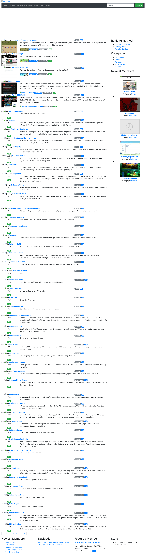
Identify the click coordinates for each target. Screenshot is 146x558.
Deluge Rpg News (16, 459)
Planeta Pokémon (18, 262)
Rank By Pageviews (122, 44)
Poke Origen (14, 504)
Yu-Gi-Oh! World (18, 95)
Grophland (17, 174)
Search (139, 5)
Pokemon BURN (15, 244)
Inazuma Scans (17, 486)
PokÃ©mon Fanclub (17, 403)
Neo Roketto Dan (18, 156)
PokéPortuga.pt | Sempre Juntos (23, 138)
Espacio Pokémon (16, 353)
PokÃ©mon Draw (16, 280)
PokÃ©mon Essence (17, 362)
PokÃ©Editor (14, 394)
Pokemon (118, 62)
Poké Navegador (19, 371)
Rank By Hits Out (121, 49)
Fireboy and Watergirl (13, 547)
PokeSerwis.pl (17, 54)
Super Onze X (17, 421)
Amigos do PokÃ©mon (18, 226)
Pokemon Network (19, 194)
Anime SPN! (13, 344)
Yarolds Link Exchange (19, 129)
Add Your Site (17, 5)
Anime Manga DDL (16, 495)
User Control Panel (31, 5)
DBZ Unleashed (15, 524)
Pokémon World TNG (20, 67)
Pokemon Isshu (17, 306)
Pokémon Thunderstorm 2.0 (20, 450)
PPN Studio (17, 147)
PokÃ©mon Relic (15, 326)
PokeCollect (13, 165)
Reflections (9, 545)
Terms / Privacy (56, 545)
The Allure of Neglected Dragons (24, 40)
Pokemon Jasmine (16, 253)
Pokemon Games (18, 412)
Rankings (7, 5)
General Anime (120, 57)
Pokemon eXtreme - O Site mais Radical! (24, 208)
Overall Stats (45, 5)
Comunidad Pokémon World (20, 315)
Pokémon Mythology (19, 185)
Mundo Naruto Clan (16, 513)
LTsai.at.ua (16, 468)
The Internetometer (16, 111)
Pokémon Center (15, 430)
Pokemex (11, 120)
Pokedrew (13, 297)
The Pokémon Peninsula (18, 439)
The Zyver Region (12, 552)
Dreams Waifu (10, 542)
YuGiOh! (118, 67)
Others (117, 60)
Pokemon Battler (15, 335)
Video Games (120, 64)
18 (24, 534)
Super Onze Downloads (18, 477)
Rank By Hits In (120, 47)
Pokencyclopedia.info (13, 550)
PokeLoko (13, 235)
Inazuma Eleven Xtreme (18, 380)
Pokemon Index (14, 81)
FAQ (39, 545)
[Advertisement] (73, 24)
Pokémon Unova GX (16, 217)
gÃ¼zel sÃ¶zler (15, 288)
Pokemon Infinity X (20, 271)
